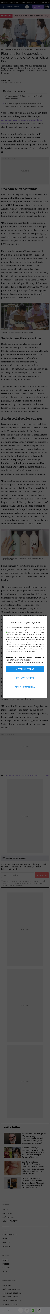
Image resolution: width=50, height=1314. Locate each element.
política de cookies (15, 651)
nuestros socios (38, 627)
